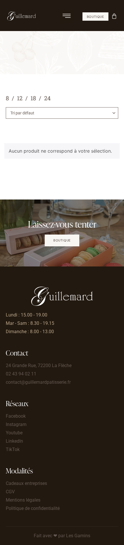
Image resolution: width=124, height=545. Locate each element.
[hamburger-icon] (66, 17)
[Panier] (114, 15)
